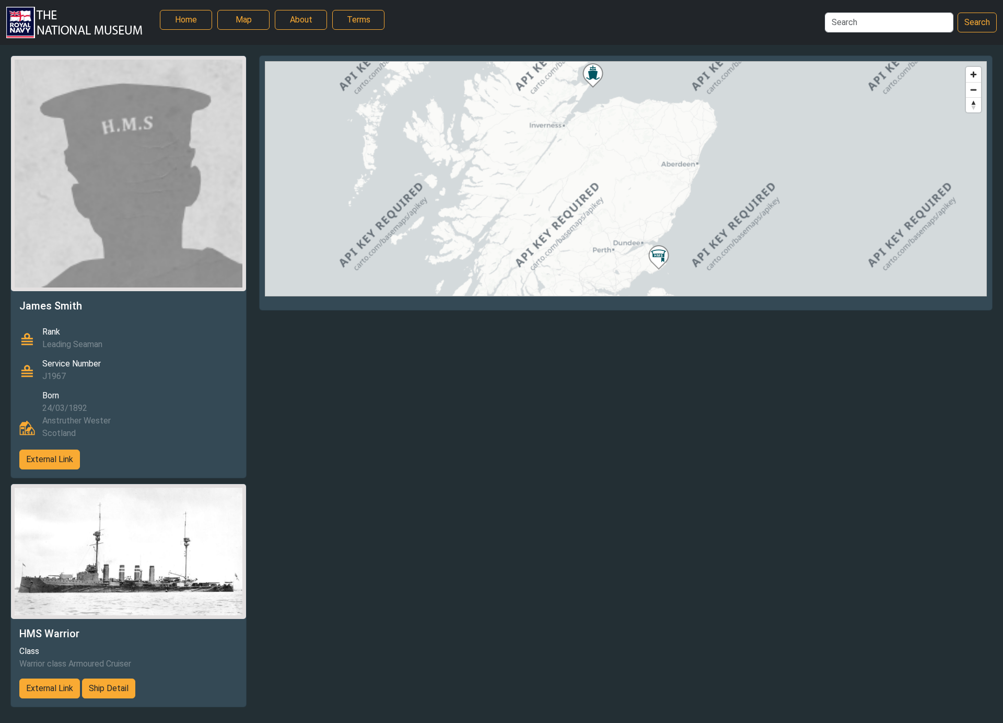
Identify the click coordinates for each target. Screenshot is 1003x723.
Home (186, 20)
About (301, 20)
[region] (625, 179)
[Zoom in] (973, 74)
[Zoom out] (973, 89)
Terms (358, 20)
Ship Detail (109, 688)
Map (244, 20)
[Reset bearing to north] (973, 104)
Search (977, 22)
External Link (49, 459)
